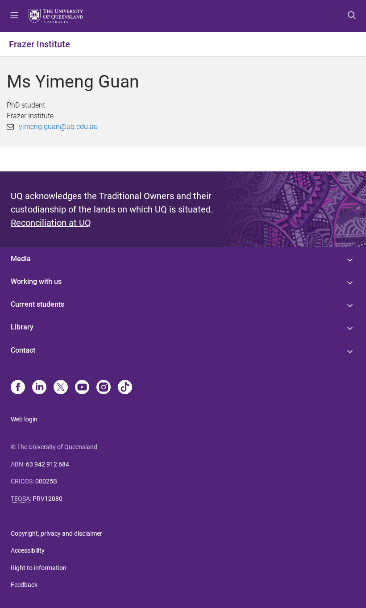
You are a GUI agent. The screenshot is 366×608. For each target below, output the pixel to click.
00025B (46, 481)
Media (21, 258)
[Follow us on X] (61, 388)
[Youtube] (82, 388)
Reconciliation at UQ (51, 222)
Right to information (39, 567)
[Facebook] (18, 388)
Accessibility (28, 550)
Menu (14, 16)
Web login (24, 419)
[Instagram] (103, 388)
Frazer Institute (39, 44)
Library (22, 327)
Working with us (36, 281)
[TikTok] (125, 388)
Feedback (24, 584)
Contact (23, 350)
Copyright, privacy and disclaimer (56, 533)
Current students (37, 304)
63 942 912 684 (47, 464)
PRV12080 (47, 498)
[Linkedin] (39, 388)
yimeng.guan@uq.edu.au (58, 126)
